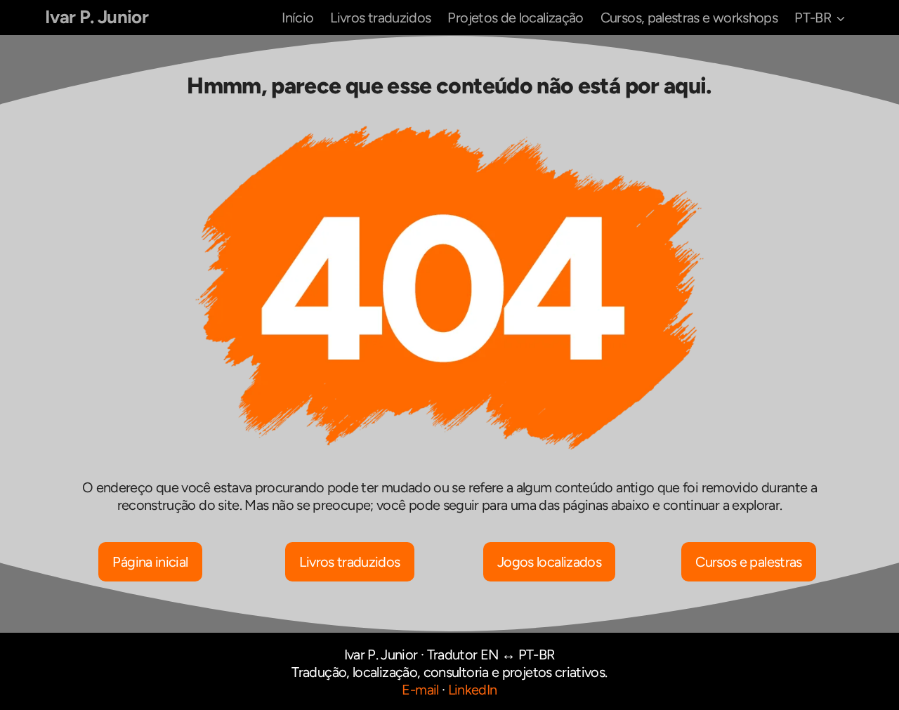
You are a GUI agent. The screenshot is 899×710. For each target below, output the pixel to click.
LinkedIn (472, 689)
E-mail (420, 689)
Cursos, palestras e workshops (689, 17)
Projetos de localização (515, 17)
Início (297, 17)
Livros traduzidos (380, 17)
